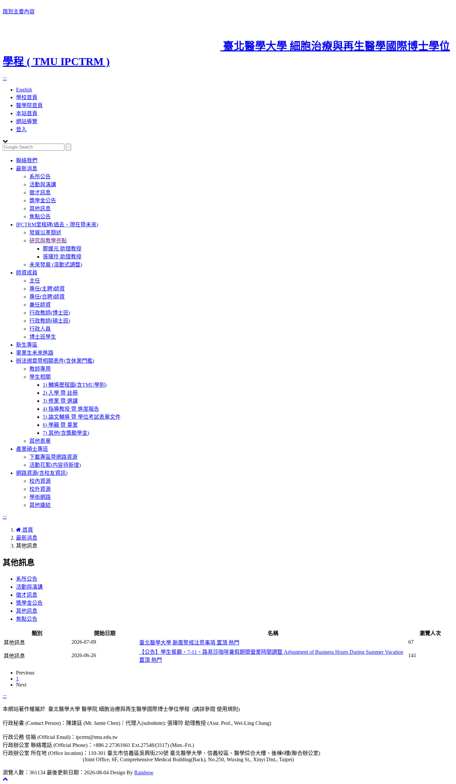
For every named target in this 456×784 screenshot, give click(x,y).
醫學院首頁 (29, 105)
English (24, 89)
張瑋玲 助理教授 (62, 256)
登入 (21, 129)
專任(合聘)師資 (47, 297)
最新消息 (26, 168)
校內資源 (40, 481)
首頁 (27, 530)
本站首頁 (26, 113)
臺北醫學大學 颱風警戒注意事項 (189, 642)
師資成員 (26, 272)
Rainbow (144, 772)
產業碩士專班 (32, 449)
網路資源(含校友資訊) (41, 473)
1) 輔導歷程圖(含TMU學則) (74, 385)
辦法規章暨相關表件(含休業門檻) (55, 361)
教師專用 (40, 369)
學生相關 (40, 377)
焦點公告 (40, 216)
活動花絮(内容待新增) (55, 465)
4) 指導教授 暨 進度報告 (71, 409)
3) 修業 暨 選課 (60, 401)
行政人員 (40, 329)
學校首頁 (26, 97)
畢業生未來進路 (34, 353)
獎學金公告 (42, 200)
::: (5, 78)
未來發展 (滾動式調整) (55, 264)
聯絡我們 (26, 160)
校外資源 (40, 489)
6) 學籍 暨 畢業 (60, 425)
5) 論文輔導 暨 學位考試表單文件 (82, 417)
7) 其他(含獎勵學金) (66, 433)
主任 (34, 280)
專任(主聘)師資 (47, 288)
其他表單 (40, 441)
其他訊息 (40, 208)
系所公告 (40, 176)
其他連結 (40, 505)
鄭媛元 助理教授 (62, 248)
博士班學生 (42, 337)
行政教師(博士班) (49, 313)
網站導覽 (26, 121)
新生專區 (26, 345)
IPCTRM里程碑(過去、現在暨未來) (57, 224)
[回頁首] (5, 779)
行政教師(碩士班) (49, 321)
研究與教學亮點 (48, 240)
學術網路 (40, 497)
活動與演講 (42, 184)
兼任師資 (40, 305)
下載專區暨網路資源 (53, 457)
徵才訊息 (40, 192)
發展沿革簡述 (45, 232)
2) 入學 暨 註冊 (60, 393)
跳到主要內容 (19, 11)
